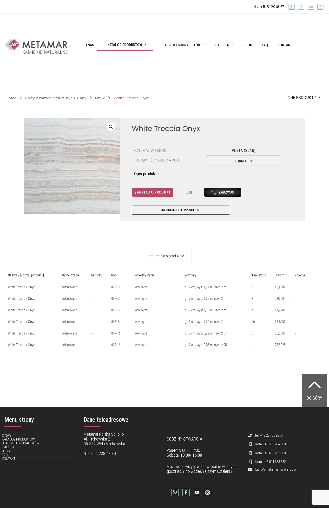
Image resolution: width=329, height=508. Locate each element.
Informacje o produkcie (166, 256)
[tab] (166, 256)
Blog (247, 45)
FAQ (265, 45)
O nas (89, 45)
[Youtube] (311, 7)
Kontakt (285, 45)
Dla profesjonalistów (180, 45)
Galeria (222, 45)
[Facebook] (301, 7)
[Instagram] (320, 7)
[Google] (292, 7)
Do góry (314, 398)
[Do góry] (315, 385)
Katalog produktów (124, 45)
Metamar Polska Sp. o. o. (104, 434)
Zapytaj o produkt (152, 192)
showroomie (211, 466)
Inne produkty (301, 97)
